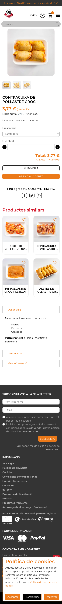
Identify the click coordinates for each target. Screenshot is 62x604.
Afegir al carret (31, 176)
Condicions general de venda (20, 476)
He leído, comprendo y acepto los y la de (33, 428)
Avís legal (8, 463)
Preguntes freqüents (15, 502)
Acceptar (12, 596)
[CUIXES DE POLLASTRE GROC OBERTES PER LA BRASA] (15, 228)
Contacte (8, 485)
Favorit (32, 168)
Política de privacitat (14, 467)
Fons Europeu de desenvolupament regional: (29, 513)
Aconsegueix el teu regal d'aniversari (24, 507)
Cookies (7, 472)
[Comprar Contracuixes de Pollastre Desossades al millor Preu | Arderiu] (46, 228)
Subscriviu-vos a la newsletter (26, 394)
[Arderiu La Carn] (8, 13)
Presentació (9, 127)
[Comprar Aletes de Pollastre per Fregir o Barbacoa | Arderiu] (46, 271)
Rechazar (51, 596)
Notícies (7, 498)
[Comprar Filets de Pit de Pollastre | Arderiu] (15, 271)
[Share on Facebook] (24, 195)
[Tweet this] (31, 195)
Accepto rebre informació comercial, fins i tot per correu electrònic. (32, 418)
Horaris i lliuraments (14, 481)
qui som (7, 489)
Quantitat (8, 140)
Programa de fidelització (17, 494)
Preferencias (32, 596)
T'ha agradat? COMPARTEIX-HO (31, 189)
